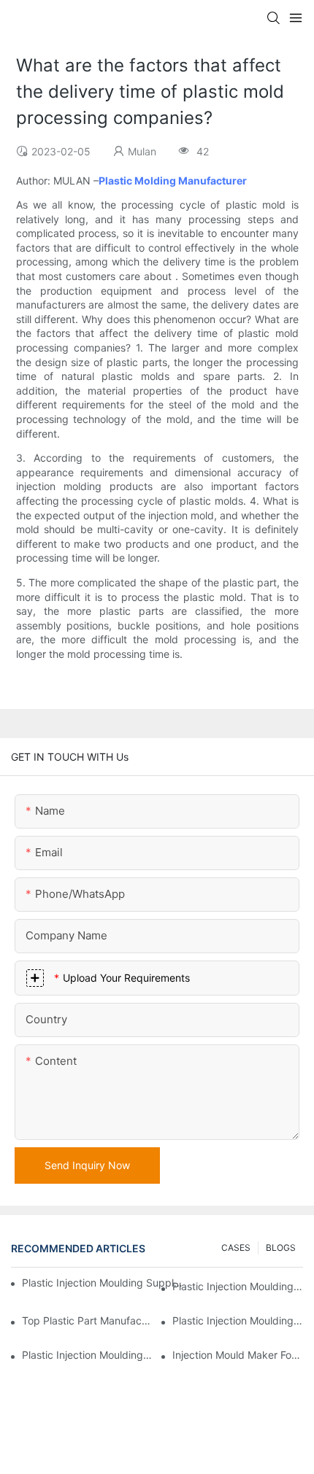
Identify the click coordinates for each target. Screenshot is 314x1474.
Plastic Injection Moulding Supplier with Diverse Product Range (237, 1320)
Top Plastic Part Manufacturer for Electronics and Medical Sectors (87, 1320)
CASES (235, 1247)
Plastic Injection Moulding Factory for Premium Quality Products (237, 1286)
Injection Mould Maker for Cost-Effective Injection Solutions (237, 1355)
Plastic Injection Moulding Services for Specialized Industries (87, 1355)
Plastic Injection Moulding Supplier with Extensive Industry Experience (103, 1282)
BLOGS (281, 1247)
